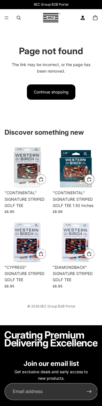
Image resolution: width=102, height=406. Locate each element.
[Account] (82, 18)
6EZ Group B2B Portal (57, 306)
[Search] (18, 18)
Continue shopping (51, 92)
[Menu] (6, 17)
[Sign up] (89, 392)
